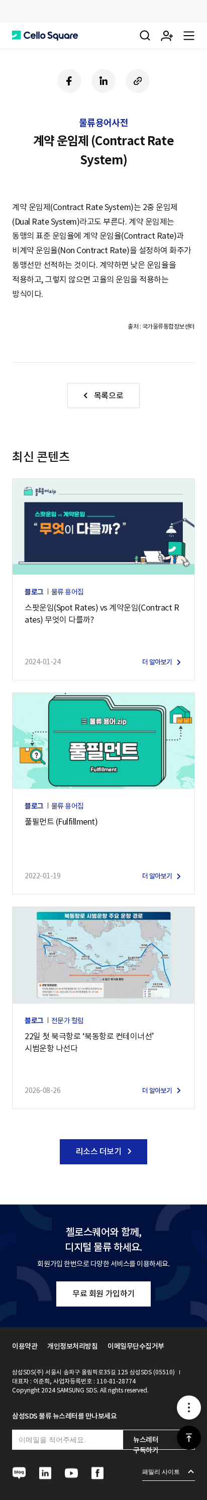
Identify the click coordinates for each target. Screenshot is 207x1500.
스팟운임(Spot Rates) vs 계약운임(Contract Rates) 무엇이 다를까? (102, 614)
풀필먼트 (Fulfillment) (61, 822)
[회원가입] (167, 36)
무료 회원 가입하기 (103, 1293)
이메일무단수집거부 (136, 1346)
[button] (45, 36)
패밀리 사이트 (161, 1471)
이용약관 (24, 1346)
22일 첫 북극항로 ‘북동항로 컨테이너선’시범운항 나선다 (89, 1042)
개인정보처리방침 (72, 1346)
